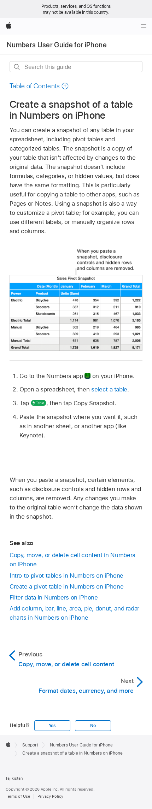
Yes (52, 725)
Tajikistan (14, 778)
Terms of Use (18, 796)
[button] (39, 86)
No (93, 725)
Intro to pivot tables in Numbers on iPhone (66, 575)
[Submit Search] (17, 67)
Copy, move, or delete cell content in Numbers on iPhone (72, 559)
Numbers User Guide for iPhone (57, 45)
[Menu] (143, 26)
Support (30, 745)
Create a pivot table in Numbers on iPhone (66, 586)
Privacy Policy (50, 796)
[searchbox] (76, 66)
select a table (109, 389)
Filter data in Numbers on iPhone (54, 597)
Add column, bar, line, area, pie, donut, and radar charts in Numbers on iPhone (74, 613)
